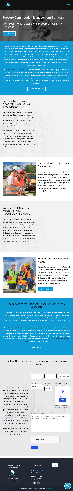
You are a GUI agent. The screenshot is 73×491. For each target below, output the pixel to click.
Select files (62, 399)
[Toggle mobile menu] (68, 5)
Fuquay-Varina (9, 418)
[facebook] (34, 482)
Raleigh (10, 412)
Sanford (21, 420)
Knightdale (6, 415)
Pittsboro (18, 418)
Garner (22, 412)
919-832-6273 (8, 401)
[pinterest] (38, 482)
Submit (34, 447)
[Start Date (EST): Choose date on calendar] (50, 389)
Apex (12, 420)
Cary (16, 420)
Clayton (24, 418)
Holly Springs (23, 415)
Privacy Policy (50, 488)
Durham (16, 412)
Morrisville (14, 415)
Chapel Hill (6, 420)
